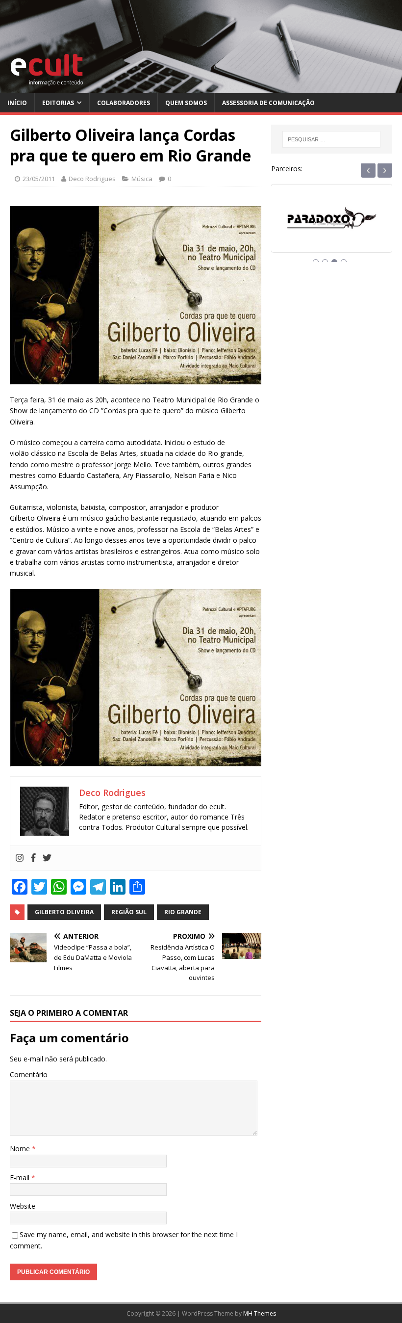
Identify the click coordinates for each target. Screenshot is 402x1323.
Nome (21, 1148)
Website (22, 1206)
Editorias (58, 103)
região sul (129, 912)
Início (17, 103)
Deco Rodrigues (92, 178)
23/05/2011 (39, 178)
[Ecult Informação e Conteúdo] (201, 87)
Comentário (29, 1074)
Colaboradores (123, 103)
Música (141, 178)
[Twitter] (47, 858)
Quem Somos (186, 103)
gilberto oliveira (64, 912)
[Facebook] (33, 858)
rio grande (182, 912)
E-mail (20, 1177)
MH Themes (259, 1313)
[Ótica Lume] (331, 227)
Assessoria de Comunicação (268, 103)
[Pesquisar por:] (331, 139)
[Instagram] (19, 858)
